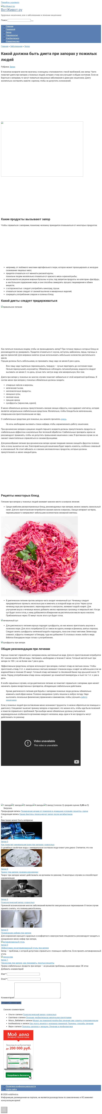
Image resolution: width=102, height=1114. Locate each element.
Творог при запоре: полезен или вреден (19, 872)
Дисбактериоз (12, 38)
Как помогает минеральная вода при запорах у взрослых (27, 844)
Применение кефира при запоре (16, 933)
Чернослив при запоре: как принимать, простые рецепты (27, 963)
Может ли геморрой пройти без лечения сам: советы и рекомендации (65, 1020)
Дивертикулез (12, 41)
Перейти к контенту (10, 2)
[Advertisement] (51, 101)
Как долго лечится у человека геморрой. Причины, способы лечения (61, 1023)
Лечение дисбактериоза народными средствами (48, 1017)
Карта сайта (11, 1089)
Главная (9, 26)
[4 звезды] (38, 805)
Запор (8, 32)
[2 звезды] (16, 805)
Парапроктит (12, 35)
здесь (63, 419)
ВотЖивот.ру (11, 10)
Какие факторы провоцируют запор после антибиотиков (46, 814)
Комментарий (7, 997)
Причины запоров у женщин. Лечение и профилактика (47, 1026)
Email (4, 979)
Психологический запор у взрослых (17, 902)
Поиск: (4, 20)
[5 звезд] (48, 805)
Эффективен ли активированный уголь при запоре (25, 948)
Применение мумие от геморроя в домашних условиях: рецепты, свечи (54, 811)
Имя (3, 974)
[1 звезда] (6, 805)
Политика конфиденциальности (21, 1086)
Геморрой (10, 29)
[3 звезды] (27, 805)
